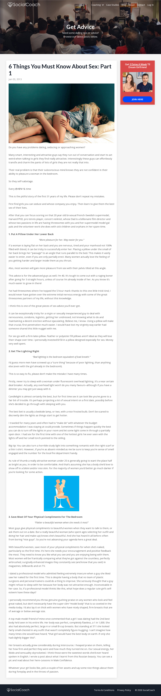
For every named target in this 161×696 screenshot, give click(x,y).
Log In (150, 4)
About (131, 4)
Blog (123, 4)
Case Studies (112, 4)
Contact (141, 4)
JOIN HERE (137, 99)
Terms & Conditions (104, 690)
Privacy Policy (124, 690)
